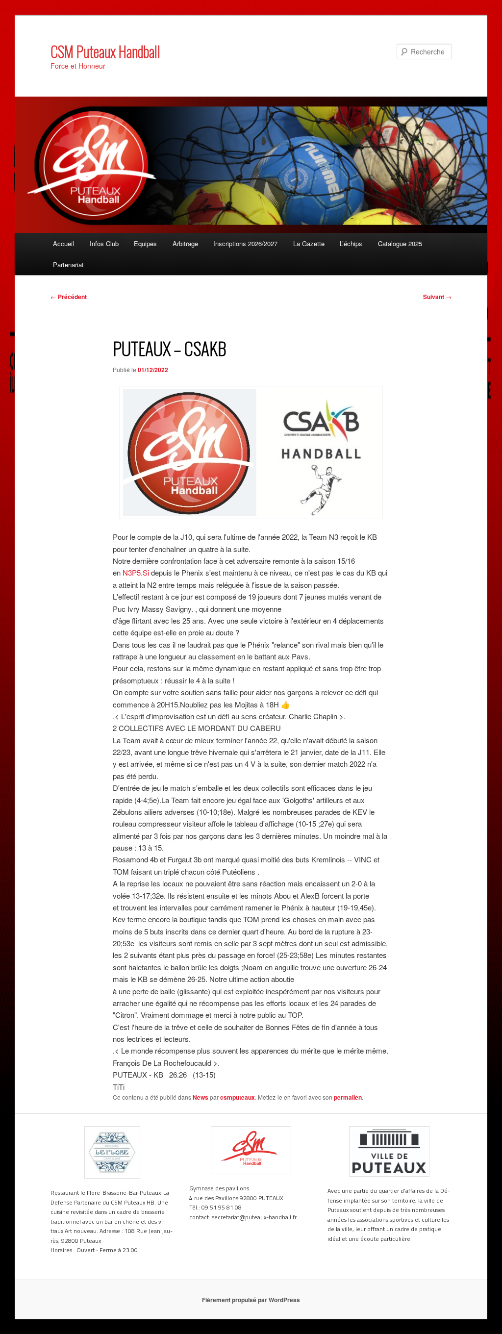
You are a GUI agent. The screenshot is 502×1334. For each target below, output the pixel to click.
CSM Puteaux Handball (105, 51)
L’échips (351, 243)
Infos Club (104, 243)
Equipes (145, 243)
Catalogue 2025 (400, 243)
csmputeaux (237, 1097)
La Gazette (309, 243)
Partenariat (68, 264)
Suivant (437, 296)
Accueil (63, 243)
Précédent (68, 296)
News (200, 1097)
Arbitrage (185, 243)
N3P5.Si (136, 572)
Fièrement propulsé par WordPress (251, 1299)
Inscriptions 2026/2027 (245, 243)
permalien (348, 1097)
